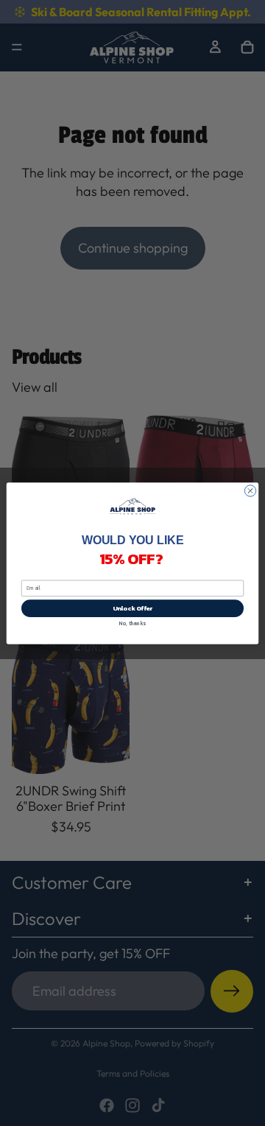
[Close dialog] (249, 490)
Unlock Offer (133, 608)
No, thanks (132, 623)
